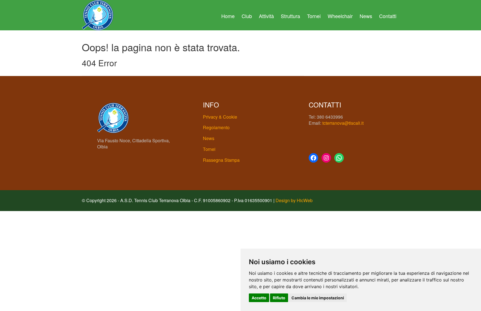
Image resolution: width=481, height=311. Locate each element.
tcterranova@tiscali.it (343, 123)
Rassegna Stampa (221, 160)
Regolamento (216, 127)
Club (247, 15)
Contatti (387, 15)
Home (228, 15)
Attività (266, 15)
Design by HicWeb (294, 200)
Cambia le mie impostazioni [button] (317, 297)
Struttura (290, 15)
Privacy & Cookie (220, 117)
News (366, 15)
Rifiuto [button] (279, 297)
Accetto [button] (259, 297)
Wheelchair (340, 15)
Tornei (314, 15)
